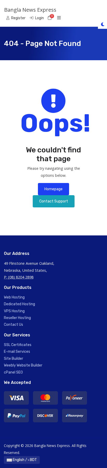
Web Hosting (14, 297)
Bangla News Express (30, 9)
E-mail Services (17, 351)
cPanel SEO (13, 372)
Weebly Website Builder (23, 365)
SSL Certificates (17, 345)
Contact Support (53, 201)
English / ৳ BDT (24, 460)
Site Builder (13, 358)
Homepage (53, 189)
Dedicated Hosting (19, 304)
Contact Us (13, 324)
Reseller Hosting (17, 318)
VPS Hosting (14, 311)
